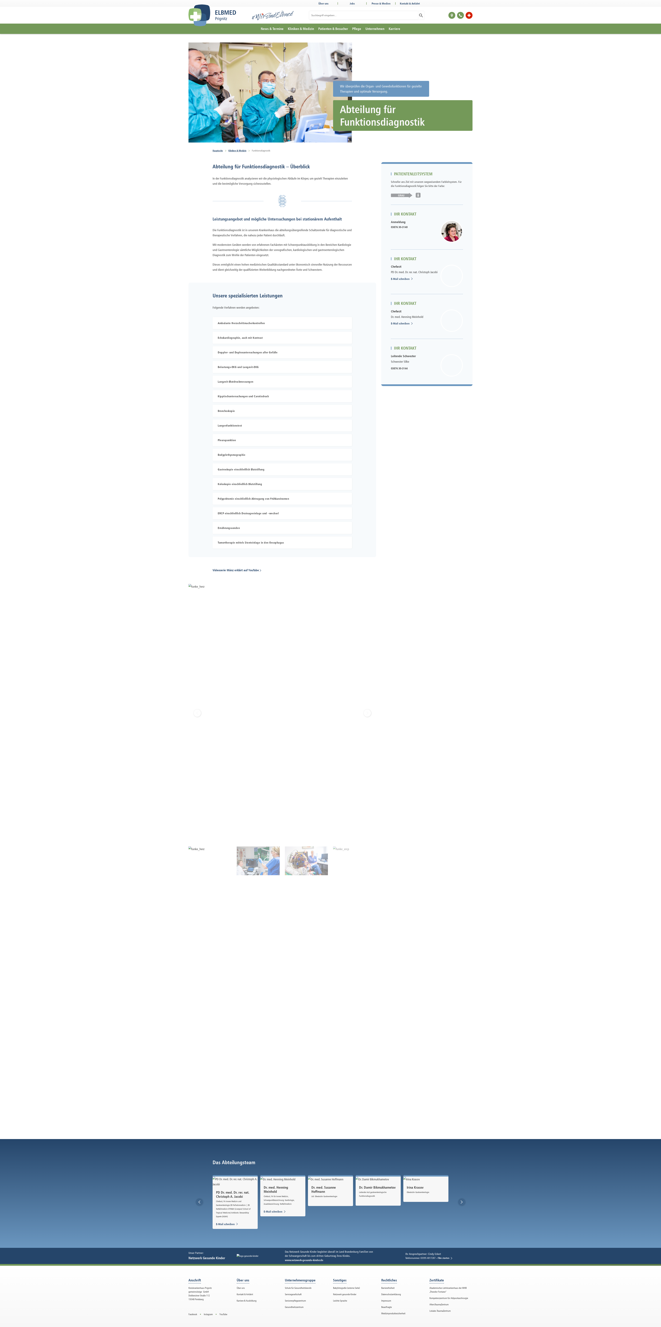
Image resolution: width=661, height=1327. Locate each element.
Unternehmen (374, 29)
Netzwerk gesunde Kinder (344, 1294)
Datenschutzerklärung (391, 1294)
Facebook (192, 1314)
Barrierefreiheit (388, 1287)
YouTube (223, 1314)
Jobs (352, 3)
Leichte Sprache (340, 1300)
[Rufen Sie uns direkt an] (460, 15)
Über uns (323, 3)
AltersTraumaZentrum (439, 1304)
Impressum (386, 1300)
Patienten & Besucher (333, 29)
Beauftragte (386, 1306)
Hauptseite (218, 150)
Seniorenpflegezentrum (295, 1300)
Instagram (208, 1314)
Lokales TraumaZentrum (440, 1310)
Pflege (356, 29)
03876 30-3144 (399, 368)
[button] (199, 1202)
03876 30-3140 (399, 227)
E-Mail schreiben (403, 278)
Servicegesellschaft (293, 1294)
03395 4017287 (428, 1257)
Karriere (394, 29)
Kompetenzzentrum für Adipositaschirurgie (448, 1298)
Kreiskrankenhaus (383, 40)
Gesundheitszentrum (294, 1306)
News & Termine (272, 29)
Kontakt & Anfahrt (410, 3)
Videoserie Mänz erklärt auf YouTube (236, 570)
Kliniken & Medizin (301, 29)
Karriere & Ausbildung (246, 1300)
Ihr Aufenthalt (333, 40)
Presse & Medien (381, 3)
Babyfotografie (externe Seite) (346, 1287)
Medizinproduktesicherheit (393, 1313)
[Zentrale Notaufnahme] (469, 15)
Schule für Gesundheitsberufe (298, 1287)
